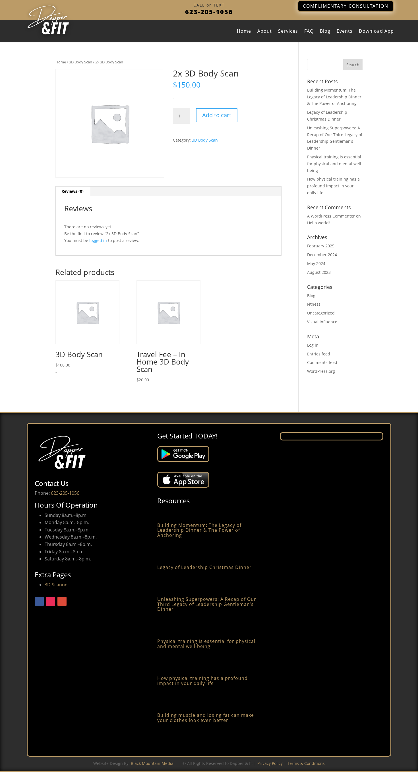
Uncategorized (321, 313)
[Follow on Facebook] (39, 601)
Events (345, 31)
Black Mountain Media (152, 763)
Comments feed (322, 362)
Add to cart (216, 115)
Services (288, 31)
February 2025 (320, 246)
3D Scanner (57, 584)
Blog (325, 31)
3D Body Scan (80, 62)
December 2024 (322, 254)
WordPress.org (321, 371)
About (264, 31)
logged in (98, 240)
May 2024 (316, 263)
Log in (312, 345)
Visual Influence (322, 321)
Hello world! (318, 222)
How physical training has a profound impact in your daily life (333, 185)
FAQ (309, 31)
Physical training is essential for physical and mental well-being (335, 163)
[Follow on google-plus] (62, 601)
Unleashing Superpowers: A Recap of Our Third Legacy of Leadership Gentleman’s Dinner (206, 604)
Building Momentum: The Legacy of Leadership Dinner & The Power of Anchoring (334, 96)
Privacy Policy (270, 763)
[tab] (72, 191)
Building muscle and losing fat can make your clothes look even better (205, 717)
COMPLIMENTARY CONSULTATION (345, 6)
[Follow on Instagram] (50, 601)
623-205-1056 (209, 11)
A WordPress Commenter (331, 216)
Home (244, 31)
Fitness (313, 304)
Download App (376, 31)
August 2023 (319, 272)
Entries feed (318, 354)
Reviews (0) (72, 191)
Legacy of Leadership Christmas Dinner (204, 567)
